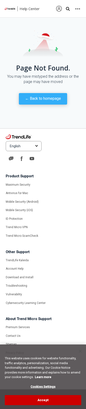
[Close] (80, 351)
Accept (43, 400)
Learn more (43, 377)
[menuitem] (59, 8)
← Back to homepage (43, 98)
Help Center (30, 8)
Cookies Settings (43, 386)
